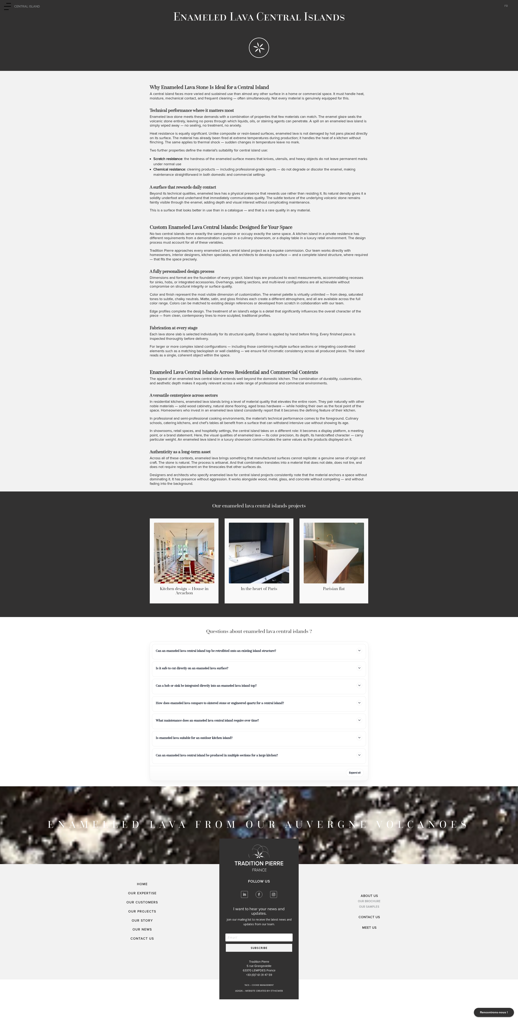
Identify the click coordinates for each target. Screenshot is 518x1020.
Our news (142, 929)
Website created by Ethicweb (264, 990)
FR (506, 6)
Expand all (355, 772)
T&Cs (246, 985)
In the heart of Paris (259, 588)
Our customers (142, 902)
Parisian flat (334, 588)
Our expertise (142, 893)
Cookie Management (263, 985)
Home (142, 884)
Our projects (142, 911)
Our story (142, 921)
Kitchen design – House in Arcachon (184, 591)
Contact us (142, 939)
